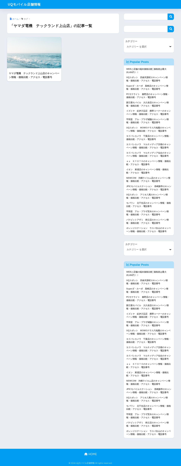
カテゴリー (131, 41)
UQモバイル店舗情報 (24, 4)
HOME (92, 454)
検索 (171, 17)
